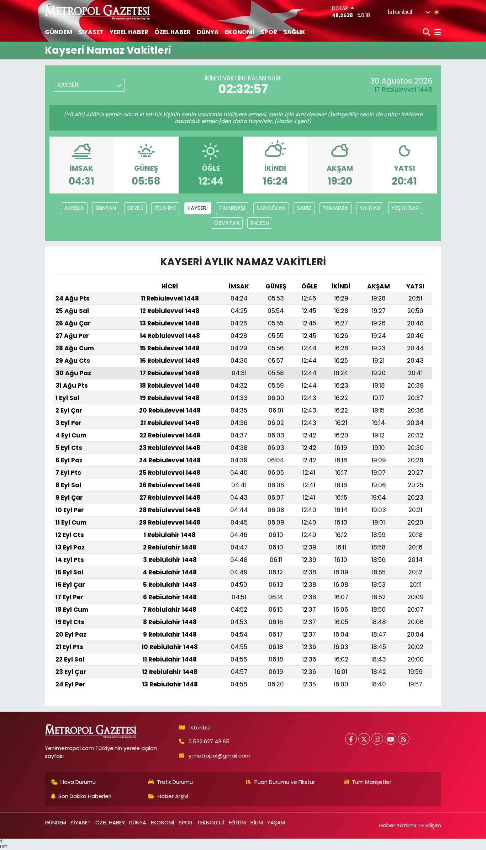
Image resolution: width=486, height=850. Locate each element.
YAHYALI (370, 208)
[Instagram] (377, 739)
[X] (364, 739)
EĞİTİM (237, 822)
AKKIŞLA (74, 208)
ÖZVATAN (226, 223)
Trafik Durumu (175, 782)
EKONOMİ (239, 32)
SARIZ (304, 208)
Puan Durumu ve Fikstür (284, 782)
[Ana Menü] (437, 32)
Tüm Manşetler (371, 782)
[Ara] (427, 32)
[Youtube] (390, 739)
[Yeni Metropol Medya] (98, 11)
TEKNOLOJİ (210, 822)
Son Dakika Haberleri (84, 796)
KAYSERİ (197, 208)
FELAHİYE (165, 208)
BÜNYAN (106, 208)
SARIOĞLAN (271, 208)
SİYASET (91, 32)
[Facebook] (351, 739)
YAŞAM (276, 822)
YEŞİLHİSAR (405, 208)
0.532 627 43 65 (209, 741)
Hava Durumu (78, 782)
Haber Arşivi (173, 796)
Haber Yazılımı (397, 825)
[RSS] (404, 739)
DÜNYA (208, 32)
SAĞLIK (294, 32)
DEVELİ (135, 208)
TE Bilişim (429, 825)
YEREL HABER (129, 32)
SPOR (268, 32)
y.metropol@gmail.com (219, 755)
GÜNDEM (58, 32)
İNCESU (260, 223)
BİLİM (256, 822)
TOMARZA (335, 208)
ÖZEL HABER (172, 32)
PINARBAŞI (232, 208)
